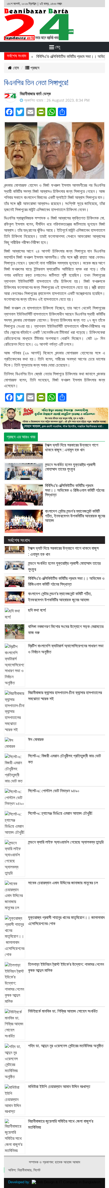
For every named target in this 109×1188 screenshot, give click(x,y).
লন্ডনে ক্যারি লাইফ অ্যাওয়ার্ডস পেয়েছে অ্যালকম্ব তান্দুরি (65, 842)
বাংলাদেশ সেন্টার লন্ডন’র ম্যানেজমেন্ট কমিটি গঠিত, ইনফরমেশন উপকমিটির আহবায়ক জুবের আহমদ (75, 515)
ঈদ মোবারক (36, 739)
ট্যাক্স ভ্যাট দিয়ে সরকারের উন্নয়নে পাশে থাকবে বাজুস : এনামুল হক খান (71, 447)
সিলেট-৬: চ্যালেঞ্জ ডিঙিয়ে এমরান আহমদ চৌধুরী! (60, 813)
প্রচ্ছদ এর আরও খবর (21, 437)
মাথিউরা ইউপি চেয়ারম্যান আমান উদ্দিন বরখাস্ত (59, 1086)
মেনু (57, 47)
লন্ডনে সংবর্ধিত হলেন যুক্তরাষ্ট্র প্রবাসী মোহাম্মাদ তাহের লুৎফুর (70, 467)
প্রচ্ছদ (34, 68)
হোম (15, 68)
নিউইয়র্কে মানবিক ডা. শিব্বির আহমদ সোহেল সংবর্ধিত (63, 1011)
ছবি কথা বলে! (37, 610)
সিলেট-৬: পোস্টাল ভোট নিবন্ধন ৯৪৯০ (53, 791)
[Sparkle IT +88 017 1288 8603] (66, 1182)
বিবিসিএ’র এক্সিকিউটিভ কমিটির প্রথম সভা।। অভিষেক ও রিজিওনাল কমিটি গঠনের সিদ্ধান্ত (74, 490)
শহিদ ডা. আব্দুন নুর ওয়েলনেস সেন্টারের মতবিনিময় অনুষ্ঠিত (65, 1046)
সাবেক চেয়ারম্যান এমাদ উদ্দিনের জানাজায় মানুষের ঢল (63, 883)
